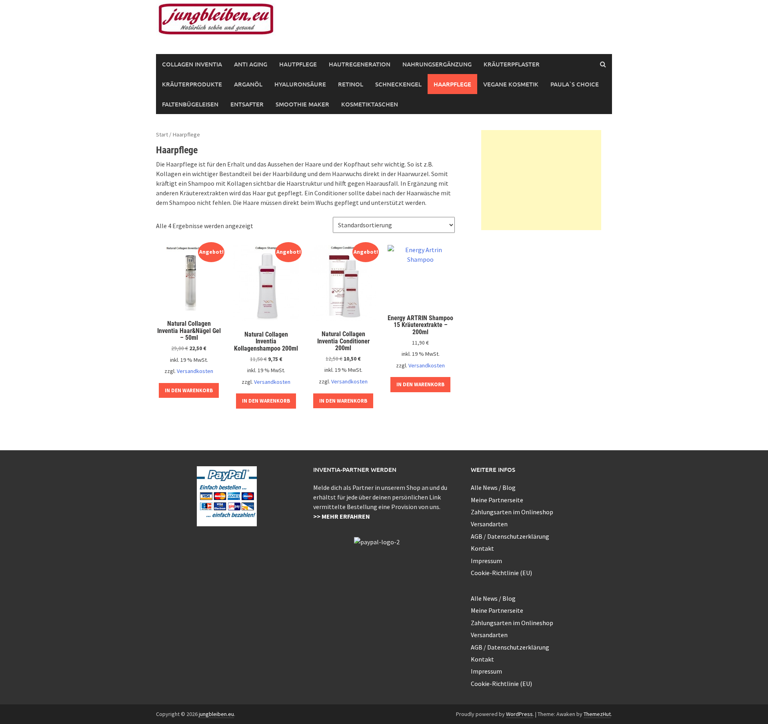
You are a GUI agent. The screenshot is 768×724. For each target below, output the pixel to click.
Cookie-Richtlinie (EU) (501, 573)
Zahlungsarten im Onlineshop (512, 512)
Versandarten (489, 524)
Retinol (350, 84)
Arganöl (248, 84)
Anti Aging (250, 64)
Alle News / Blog (493, 487)
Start (162, 134)
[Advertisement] (541, 180)
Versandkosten (195, 371)
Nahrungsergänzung (437, 64)
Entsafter (247, 104)
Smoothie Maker (302, 104)
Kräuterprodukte (192, 84)
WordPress (519, 714)
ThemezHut (597, 714)
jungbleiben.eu (216, 714)
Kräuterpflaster (512, 64)
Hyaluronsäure (300, 84)
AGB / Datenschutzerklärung (510, 536)
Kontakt (482, 548)
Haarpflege (452, 84)
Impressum (486, 561)
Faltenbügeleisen (190, 104)
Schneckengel (398, 84)
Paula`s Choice (574, 84)
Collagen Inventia (192, 64)
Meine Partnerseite (497, 500)
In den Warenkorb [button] (189, 390)
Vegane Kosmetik (510, 84)
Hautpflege (298, 64)
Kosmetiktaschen (369, 104)
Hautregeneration (359, 64)
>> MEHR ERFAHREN (341, 516)
